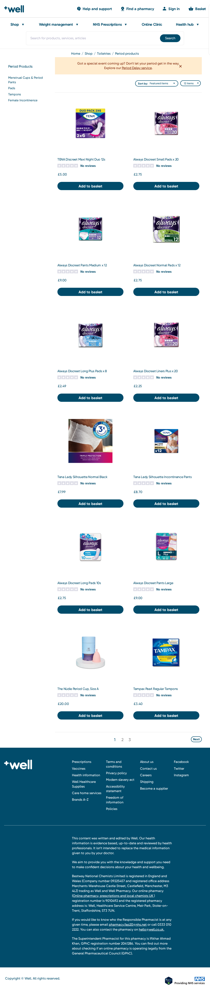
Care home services (86, 793)
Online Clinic (152, 24)
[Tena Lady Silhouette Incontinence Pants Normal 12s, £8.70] (166, 441)
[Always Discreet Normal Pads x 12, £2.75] (166, 229)
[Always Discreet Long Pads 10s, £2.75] (90, 547)
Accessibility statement (115, 788)
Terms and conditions (114, 764)
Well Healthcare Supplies (84, 784)
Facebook (181, 762)
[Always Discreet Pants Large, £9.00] (166, 547)
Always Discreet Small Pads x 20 (156, 159)
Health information (86, 775)
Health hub (184, 24)
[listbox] (163, 83)
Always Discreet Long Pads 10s (79, 583)
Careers (146, 775)
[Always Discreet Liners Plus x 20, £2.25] (166, 335)
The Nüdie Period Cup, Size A (78, 689)
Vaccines (78, 769)
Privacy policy (116, 773)
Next (196, 739)
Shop (14, 24)
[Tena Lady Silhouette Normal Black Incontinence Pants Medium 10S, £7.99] (90, 441)
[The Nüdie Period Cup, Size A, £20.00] (90, 653)
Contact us (148, 769)
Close (181, 67)
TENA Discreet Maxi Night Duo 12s (81, 159)
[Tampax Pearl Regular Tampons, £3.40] (166, 653)
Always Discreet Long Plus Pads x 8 (82, 371)
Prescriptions (81, 762)
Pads (11, 88)
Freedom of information (114, 800)
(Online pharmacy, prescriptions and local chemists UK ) (113, 896)
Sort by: (143, 83)
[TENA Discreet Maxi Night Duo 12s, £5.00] (90, 123)
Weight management (56, 24)
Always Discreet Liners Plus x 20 (155, 371)
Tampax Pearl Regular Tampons (155, 689)
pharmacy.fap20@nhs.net (128, 924)
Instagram (181, 775)
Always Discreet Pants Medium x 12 (82, 265)
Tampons (14, 94)
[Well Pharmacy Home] (16, 9)
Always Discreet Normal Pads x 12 (156, 265)
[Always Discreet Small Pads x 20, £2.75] (166, 123)
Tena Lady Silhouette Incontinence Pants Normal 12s (162, 479)
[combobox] (105, 38)
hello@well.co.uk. (151, 929)
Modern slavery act (120, 780)
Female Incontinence (23, 100)
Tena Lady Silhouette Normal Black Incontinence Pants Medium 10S (82, 479)
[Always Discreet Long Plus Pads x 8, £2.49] (90, 335)
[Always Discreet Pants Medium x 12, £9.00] (90, 229)
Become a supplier (154, 788)
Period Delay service (137, 68)
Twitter (179, 769)
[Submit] (171, 38)
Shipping (146, 782)
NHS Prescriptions (107, 24)
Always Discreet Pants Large (153, 583)
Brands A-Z (80, 800)
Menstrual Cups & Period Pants (25, 80)
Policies (111, 809)
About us (146, 762)
